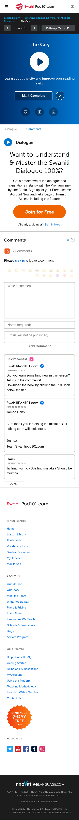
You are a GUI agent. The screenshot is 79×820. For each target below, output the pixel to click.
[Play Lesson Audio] (39, 61)
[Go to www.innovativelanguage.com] (39, 783)
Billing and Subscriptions (22, 668)
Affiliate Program (17, 637)
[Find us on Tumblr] (34, 749)
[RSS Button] (7, 251)
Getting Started (16, 663)
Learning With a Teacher (22, 692)
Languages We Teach (21, 619)
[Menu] (6, 6)
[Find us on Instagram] (42, 749)
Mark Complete (33, 95)
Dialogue (11, 129)
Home (11, 528)
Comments (33, 129)
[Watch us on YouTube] (18, 749)
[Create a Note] (39, 111)
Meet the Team (16, 595)
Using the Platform (19, 680)
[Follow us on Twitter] (10, 749)
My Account (14, 674)
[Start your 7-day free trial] (19, 717)
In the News (14, 613)
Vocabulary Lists (17, 546)
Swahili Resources (18, 552)
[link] (7, 28)
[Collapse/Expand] (39, 240)
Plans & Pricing (16, 607)
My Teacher (14, 558)
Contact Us (14, 698)
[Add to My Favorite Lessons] (25, 111)
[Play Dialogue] (8, 142)
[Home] (36, 9)
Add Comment (39, 346)
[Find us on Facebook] (26, 749)
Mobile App (14, 563)
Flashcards (14, 540)
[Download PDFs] (53, 111)
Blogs (10, 631)
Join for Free (39, 212)
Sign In (20, 260)
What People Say (18, 601)
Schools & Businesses (21, 625)
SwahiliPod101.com (50, 795)
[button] (72, 6)
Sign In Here (53, 224)
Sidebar (58, 28)
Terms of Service (53, 812)
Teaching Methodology (21, 686)
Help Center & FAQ (19, 657)
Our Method (14, 584)
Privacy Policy (30, 801)
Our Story (13, 589)
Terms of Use (49, 801)
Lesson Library (12, 17)
